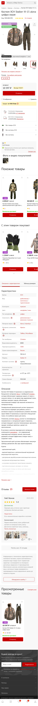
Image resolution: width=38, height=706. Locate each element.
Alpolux (22, 327)
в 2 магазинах (20, 113)
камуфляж (23, 310)
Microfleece (29, 333)
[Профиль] (35, 701)
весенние (23, 320)
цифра (22, 314)
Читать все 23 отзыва (19, 548)
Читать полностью (10, 529)
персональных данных (27, 669)
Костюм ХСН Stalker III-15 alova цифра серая (11, 628)
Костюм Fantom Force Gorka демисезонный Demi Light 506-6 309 (12, 204)
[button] (3, 35)
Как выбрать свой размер (14, 75)
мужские (23, 306)
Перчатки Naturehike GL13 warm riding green (12, 258)
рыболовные (24, 299)
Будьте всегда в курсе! (11, 654)
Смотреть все (32, 151)
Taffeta (22, 333)
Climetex (23, 339)
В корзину (19, 93)
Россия (22, 350)
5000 (22, 347)
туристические (25, 303)
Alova (22, 324)
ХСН (21, 295)
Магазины (4, 693)
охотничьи (23, 301)
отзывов (28, 18)
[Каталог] (11, 701)
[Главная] (2, 701)
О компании (5, 678)
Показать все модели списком (10, 71)
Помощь (4, 683)
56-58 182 (5, 78)
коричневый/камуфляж (19, 56)
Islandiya (28, 324)
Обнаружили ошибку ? (19, 579)
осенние (30, 320)
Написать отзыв (29, 489)
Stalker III (23, 358)
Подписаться (29, 664)
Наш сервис (5, 688)
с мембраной (24, 383)
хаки (29, 56)
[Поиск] (21, 3)
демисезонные (25, 318)
